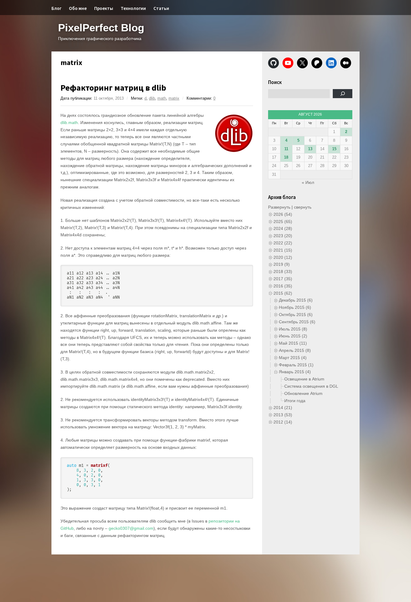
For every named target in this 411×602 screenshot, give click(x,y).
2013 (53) (282, 414)
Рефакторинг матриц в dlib (113, 87)
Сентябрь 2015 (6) (297, 321)
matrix (173, 98)
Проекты (103, 8)
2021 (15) (282, 250)
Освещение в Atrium (304, 379)
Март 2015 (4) (293, 357)
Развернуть (279, 207)
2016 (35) (282, 286)
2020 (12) (282, 257)
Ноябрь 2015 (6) (295, 307)
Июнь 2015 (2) (293, 336)
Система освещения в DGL (311, 386)
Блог (56, 8)
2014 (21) (282, 407)
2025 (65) (282, 221)
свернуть (302, 207)
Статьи (161, 8)
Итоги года (294, 400)
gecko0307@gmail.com (131, 528)
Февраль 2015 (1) (296, 364)
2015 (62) (282, 293)
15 (334, 149)
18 (286, 157)
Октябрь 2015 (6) (296, 314)
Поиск (275, 82)
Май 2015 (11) (293, 343)
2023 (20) (282, 235)
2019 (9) (281, 264)
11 (286, 149)
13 (310, 149)
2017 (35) (282, 278)
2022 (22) (282, 242)
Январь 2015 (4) (295, 371)
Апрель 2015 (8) (295, 350)
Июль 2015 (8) (293, 329)
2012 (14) (282, 422)
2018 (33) (282, 271)
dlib (152, 98)
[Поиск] (342, 93)
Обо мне (78, 8)
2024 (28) (282, 228)
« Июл (308, 182)
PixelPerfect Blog (101, 27)
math (161, 98)
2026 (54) (282, 214)
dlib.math (69, 122)
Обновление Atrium (303, 393)
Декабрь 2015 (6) (296, 300)
